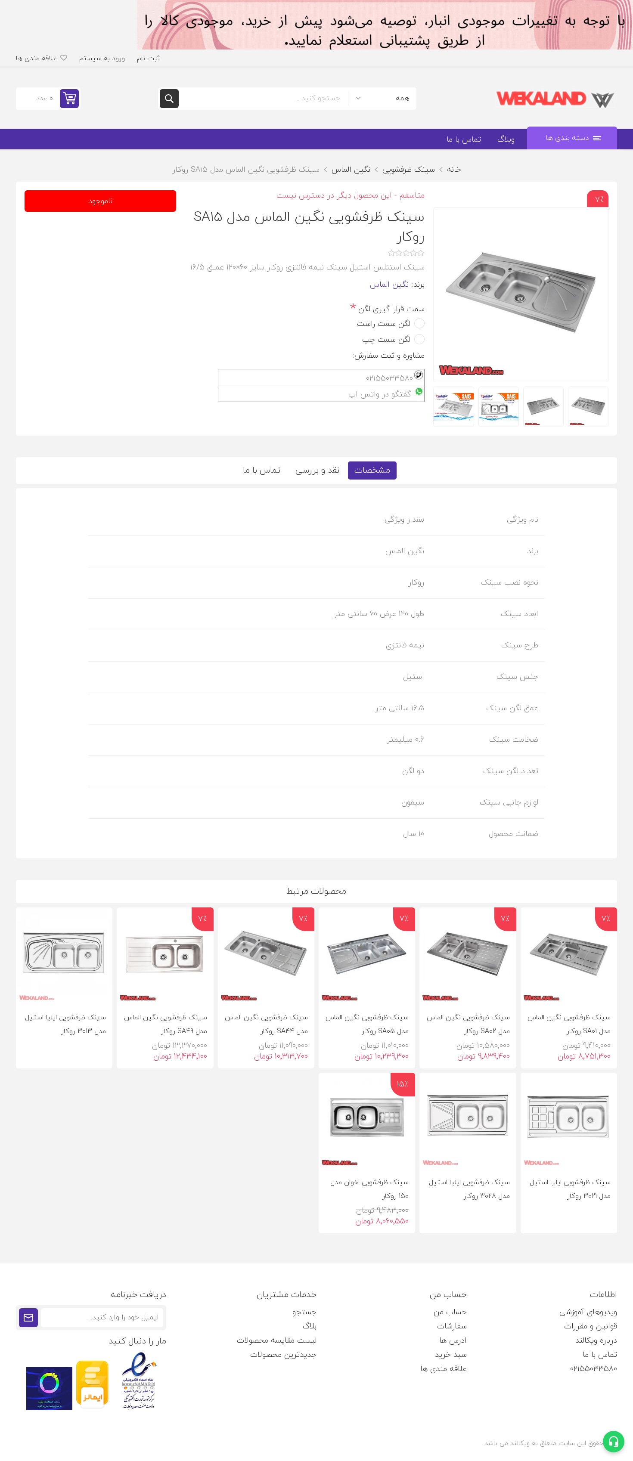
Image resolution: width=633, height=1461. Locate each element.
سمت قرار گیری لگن (390, 309)
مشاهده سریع (533, 990)
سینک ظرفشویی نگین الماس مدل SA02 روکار (468, 1024)
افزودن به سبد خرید (559, 990)
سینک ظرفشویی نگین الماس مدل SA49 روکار (165, 1024)
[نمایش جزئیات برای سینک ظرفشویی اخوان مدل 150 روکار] (367, 1121)
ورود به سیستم (102, 58)
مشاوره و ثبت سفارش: (389, 355)
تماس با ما (261, 470)
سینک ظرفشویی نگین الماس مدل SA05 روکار (367, 1024)
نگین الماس (389, 284)
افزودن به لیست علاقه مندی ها (604, 990)
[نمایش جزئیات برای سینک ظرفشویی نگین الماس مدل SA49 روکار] (165, 955)
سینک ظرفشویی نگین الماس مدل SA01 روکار (569, 1024)
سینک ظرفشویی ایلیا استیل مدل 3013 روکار (65, 1024)
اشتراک (28, 1317)
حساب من (450, 1312)
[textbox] (263, 98)
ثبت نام (148, 58)
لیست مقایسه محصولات (276, 1340)
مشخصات (372, 470)
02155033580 (593, 1369)
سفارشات (452, 1326)
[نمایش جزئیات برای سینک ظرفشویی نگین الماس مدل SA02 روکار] (467, 955)
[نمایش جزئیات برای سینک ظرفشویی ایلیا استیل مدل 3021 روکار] (569, 1121)
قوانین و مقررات (590, 1326)
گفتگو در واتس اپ (379, 394)
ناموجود (100, 201)
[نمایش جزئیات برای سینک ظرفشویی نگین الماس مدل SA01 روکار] (569, 955)
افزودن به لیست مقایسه (589, 990)
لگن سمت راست (383, 324)
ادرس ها (453, 1340)
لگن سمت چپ (386, 339)
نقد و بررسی (317, 470)
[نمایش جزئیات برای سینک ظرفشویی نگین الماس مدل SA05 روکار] (367, 955)
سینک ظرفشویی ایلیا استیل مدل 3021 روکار (570, 1189)
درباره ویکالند (596, 1340)
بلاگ (309, 1326)
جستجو (169, 98)
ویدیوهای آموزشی (588, 1312)
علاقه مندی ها (443, 1369)
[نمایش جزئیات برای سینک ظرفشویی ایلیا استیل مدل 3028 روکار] (467, 1121)
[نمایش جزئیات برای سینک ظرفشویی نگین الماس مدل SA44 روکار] (266, 955)
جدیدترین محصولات (283, 1355)
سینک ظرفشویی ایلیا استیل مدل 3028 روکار (469, 1189)
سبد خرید (451, 1355)
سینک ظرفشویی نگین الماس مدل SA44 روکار (266, 1024)
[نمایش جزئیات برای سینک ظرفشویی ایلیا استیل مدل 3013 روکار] (64, 955)
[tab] (372, 470)
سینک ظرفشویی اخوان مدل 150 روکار (369, 1189)
